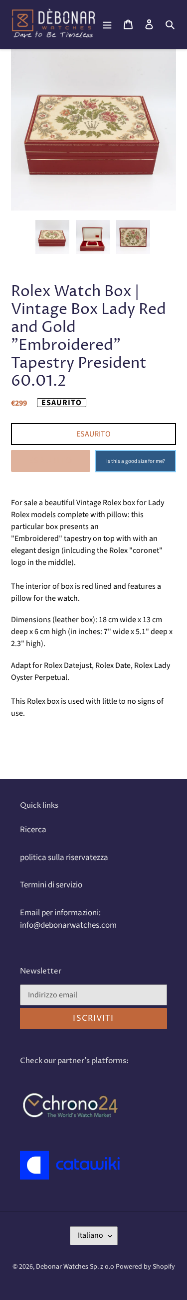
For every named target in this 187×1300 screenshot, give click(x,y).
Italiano (90, 1235)
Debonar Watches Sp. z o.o (76, 1267)
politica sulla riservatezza (64, 858)
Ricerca (33, 830)
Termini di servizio (51, 885)
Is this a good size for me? (135, 461)
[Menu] (107, 24)
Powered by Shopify (145, 1267)
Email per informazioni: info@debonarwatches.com (68, 919)
